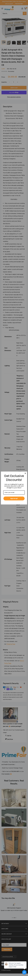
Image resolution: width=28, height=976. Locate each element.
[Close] (25, 473)
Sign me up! (14, 498)
